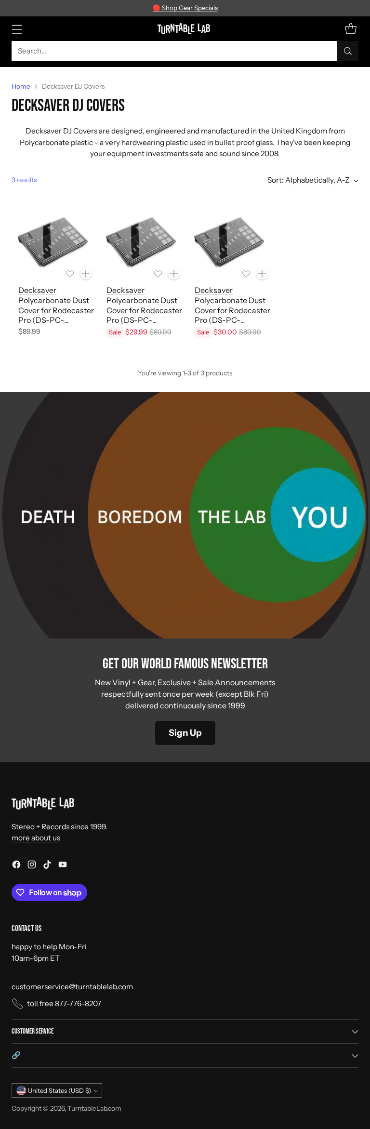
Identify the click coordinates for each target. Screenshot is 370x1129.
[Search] (347, 51)
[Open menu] (16, 29)
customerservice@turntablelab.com (72, 986)
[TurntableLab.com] (185, 28)
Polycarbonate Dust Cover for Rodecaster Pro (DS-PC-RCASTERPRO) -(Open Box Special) (232, 320)
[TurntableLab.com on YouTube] (62, 866)
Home (21, 86)
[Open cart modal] (350, 29)
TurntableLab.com (94, 1108)
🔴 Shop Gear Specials (185, 8)
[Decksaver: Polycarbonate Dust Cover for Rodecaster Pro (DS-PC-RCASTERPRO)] (53, 242)
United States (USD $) (59, 1090)
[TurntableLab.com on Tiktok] (47, 866)
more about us (36, 837)
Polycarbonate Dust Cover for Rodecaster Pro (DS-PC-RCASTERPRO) (56, 315)
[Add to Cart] (86, 273)
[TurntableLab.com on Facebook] (16, 866)
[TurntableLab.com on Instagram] (32, 866)
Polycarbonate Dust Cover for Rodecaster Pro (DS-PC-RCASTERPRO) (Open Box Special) (144, 320)
